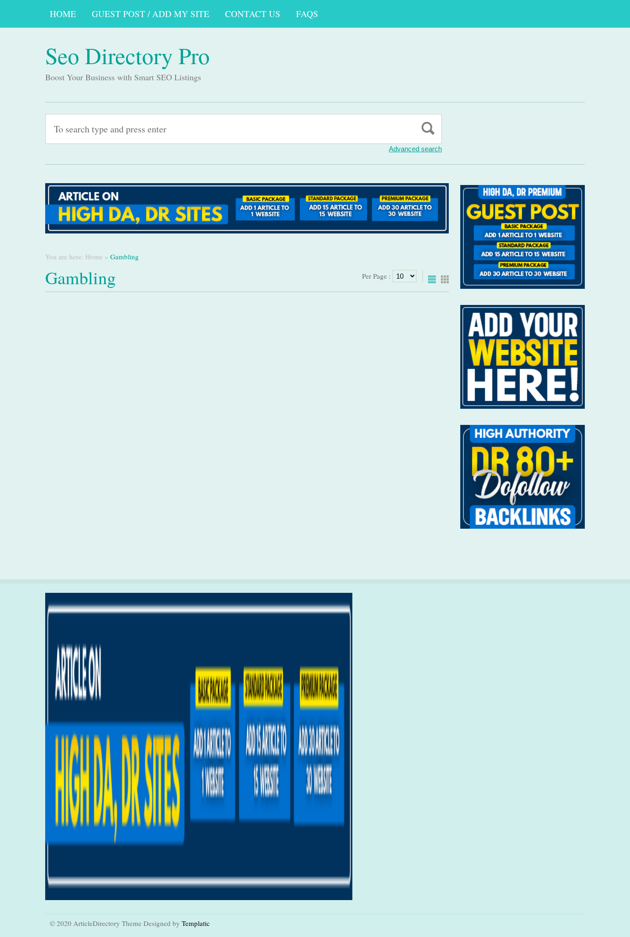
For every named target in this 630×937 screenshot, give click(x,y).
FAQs (307, 13)
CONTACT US (252, 13)
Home (63, 13)
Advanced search (415, 149)
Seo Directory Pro (127, 55)
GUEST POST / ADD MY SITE (150, 13)
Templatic (196, 923)
